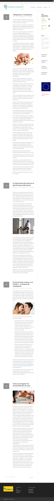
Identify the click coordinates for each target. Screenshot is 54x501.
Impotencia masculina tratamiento (45, 43)
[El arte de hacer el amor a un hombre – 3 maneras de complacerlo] (6, 284)
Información (18, 490)
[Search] (49, 7)
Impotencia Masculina (45, 47)
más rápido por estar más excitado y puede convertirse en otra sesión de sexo (23, 366)
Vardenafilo (30, 492)
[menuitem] (33, 7)
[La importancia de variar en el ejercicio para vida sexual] (6, 185)
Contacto (18, 492)
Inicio (17, 489)
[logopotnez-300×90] (14, 7)
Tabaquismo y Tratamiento (22, 15)
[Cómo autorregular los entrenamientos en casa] (6, 386)
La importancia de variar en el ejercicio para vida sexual (23, 184)
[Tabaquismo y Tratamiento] (6, 17)
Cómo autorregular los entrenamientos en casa (21, 385)
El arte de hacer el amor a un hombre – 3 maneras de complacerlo (23, 284)
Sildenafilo (30, 490)
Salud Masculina (22, 16)
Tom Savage (29, 16)
